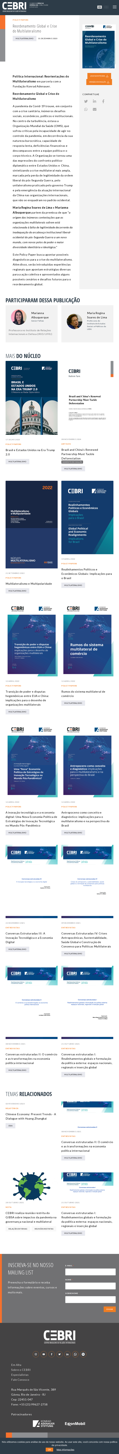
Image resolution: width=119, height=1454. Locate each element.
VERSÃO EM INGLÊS (97, 82)
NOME (69, 1280)
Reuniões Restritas (44, 1229)
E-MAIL (69, 1266)
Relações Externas (18, 1229)
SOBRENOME (71, 1293)
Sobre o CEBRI (21, 1369)
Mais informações (65, 1449)
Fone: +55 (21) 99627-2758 (29, 1404)
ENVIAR (109, 1309)
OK (49, 1449)
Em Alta (16, 1364)
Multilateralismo (24, 38)
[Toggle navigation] (114, 7)
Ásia (10, 1126)
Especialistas (20, 1374)
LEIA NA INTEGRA (97, 76)
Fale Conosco (20, 1379)
